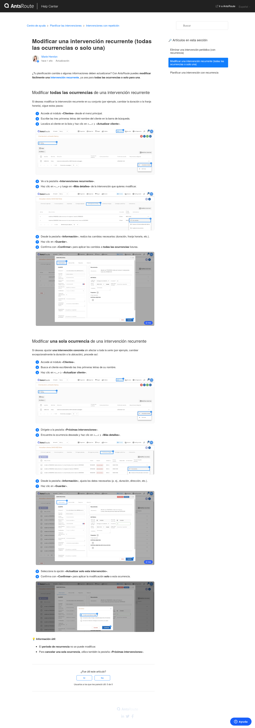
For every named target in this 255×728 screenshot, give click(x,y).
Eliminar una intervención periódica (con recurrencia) (192, 51)
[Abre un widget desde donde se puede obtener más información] (241, 722)
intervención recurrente (64, 77)
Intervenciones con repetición (102, 25)
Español (244, 6)
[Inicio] (29, 6)
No (102, 677)
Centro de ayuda (36, 25)
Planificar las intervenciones (66, 25)
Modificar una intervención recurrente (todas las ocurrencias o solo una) (197, 62)
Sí (84, 677)
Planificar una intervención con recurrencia (194, 72)
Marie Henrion (49, 56)
